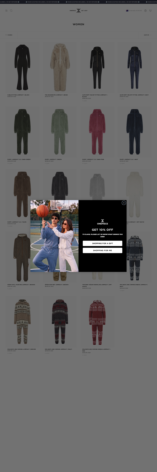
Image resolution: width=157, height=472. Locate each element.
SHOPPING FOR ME (102, 250)
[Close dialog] (124, 203)
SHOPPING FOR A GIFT (102, 243)
